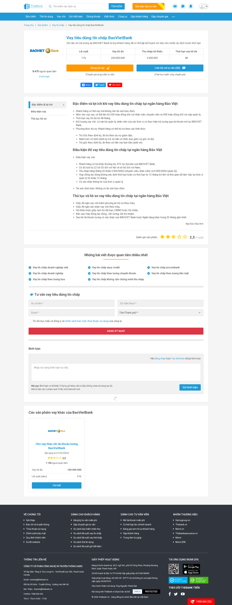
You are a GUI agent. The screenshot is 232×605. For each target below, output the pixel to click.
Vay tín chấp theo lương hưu (49, 279)
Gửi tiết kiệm (76, 16)
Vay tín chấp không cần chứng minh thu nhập (118, 279)
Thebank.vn (181, 524)
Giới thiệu (30, 520)
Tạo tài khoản (178, 358)
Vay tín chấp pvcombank (166, 267)
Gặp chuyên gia (159, 16)
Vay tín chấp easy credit (106, 267)
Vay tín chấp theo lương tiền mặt (170, 273)
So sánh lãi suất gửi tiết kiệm (87, 546)
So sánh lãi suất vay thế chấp (87, 537)
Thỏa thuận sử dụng (36, 529)
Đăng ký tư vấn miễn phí (85, 520)
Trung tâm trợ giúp (132, 537)
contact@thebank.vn (39, 579)
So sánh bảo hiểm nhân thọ (86, 529)
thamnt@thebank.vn (43, 589)
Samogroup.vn (182, 520)
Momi (178, 537)
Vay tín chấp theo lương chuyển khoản (114, 273)
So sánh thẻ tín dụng (83, 542)
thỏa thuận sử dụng (98, 321)
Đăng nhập (160, 358)
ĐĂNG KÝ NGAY (116, 331)
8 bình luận (44, 76)
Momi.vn (179, 529)
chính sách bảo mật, (76, 321)
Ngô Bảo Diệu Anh (194, 223)
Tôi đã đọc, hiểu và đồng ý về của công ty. (77, 321)
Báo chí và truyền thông (37, 524)
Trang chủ (29, 25)
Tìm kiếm (116, 6)
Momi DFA (180, 542)
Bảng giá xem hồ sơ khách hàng (139, 529)
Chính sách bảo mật (36, 533)
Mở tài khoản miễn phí (134, 520)
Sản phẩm (43, 25)
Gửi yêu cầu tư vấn (146, 6)
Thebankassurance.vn (186, 533)
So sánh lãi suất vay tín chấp (87, 533)
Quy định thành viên (36, 537)
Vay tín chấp (58, 25)
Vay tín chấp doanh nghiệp (48, 273)
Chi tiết (57, 485)
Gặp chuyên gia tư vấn (84, 524)
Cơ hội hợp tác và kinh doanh (137, 524)
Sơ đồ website (33, 542)
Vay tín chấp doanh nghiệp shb (50, 267)
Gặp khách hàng (139, 16)
